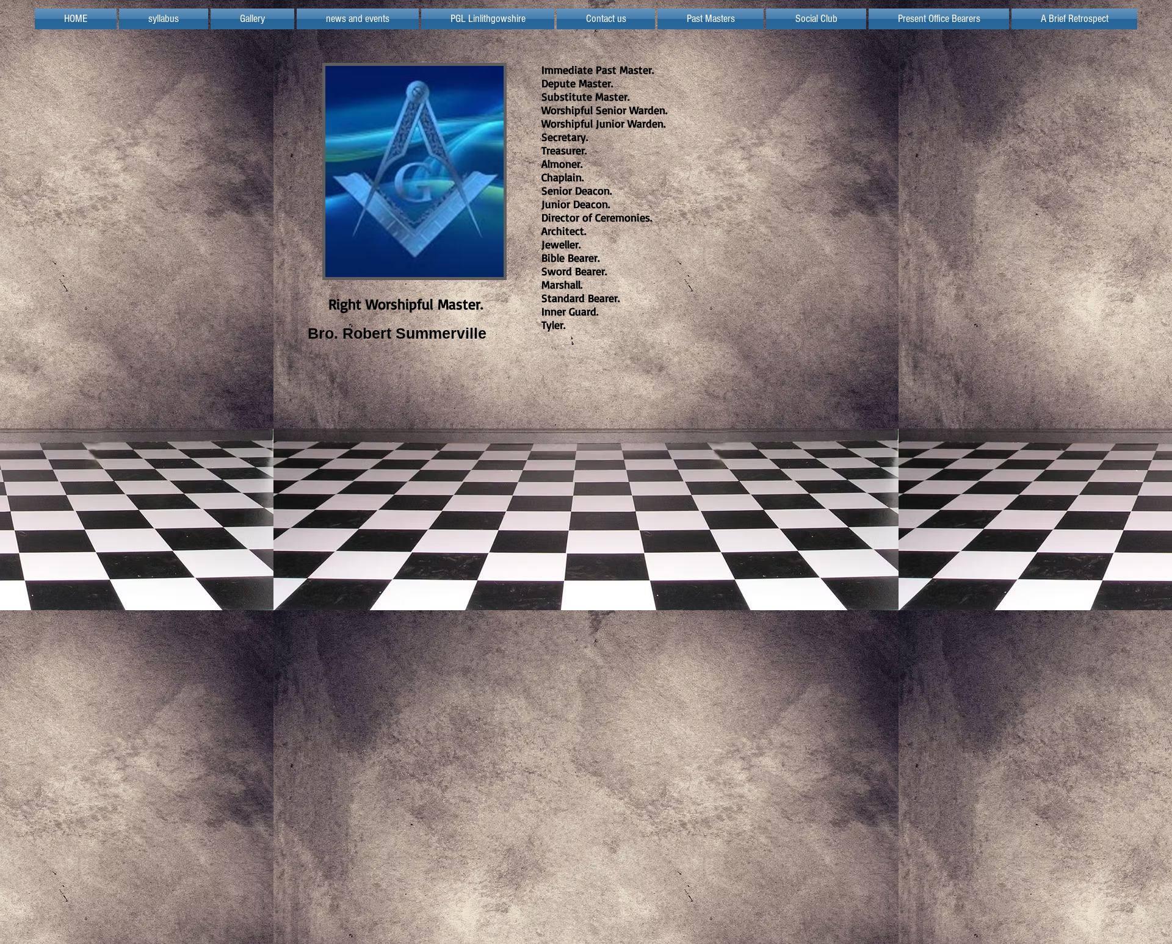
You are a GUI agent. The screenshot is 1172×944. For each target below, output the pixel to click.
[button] (487, 19)
